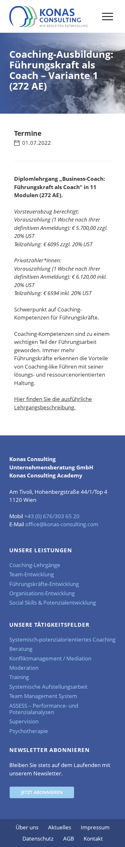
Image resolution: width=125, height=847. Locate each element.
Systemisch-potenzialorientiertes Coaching (62, 639)
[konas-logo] (48, 16)
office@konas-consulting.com (61, 524)
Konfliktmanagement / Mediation (50, 658)
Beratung (20, 648)
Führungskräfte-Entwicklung (44, 584)
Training (19, 677)
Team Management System (43, 696)
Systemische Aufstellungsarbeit (48, 686)
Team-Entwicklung (31, 574)
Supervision (23, 721)
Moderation (23, 667)
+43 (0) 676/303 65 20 (51, 516)
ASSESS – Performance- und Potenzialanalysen (43, 709)
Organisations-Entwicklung (42, 593)
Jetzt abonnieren (42, 792)
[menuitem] (107, 16)
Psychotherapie (28, 731)
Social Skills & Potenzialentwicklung (52, 602)
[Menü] (107, 16)
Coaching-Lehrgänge (34, 565)
